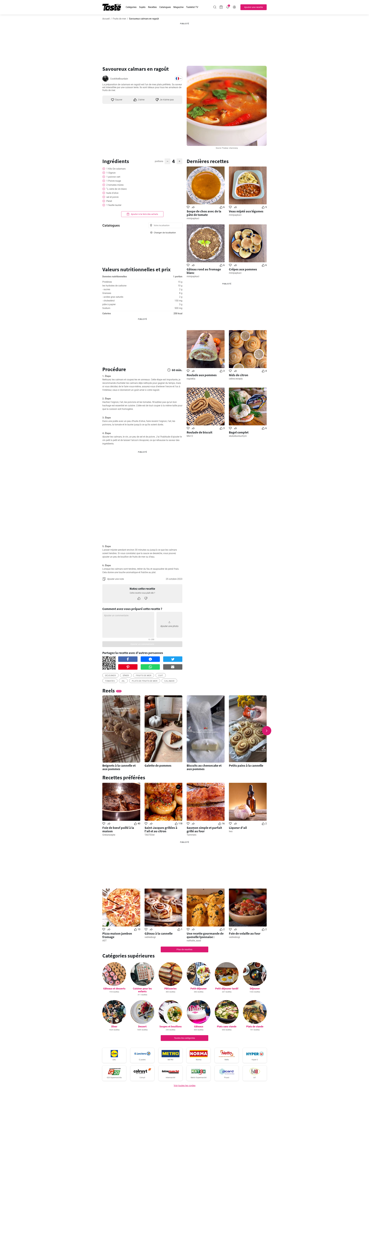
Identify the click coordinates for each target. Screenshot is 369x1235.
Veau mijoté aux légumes (246, 211)
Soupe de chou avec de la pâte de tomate (204, 213)
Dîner (126, 675)
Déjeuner (255, 988)
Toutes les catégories (184, 1038)
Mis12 (190, 436)
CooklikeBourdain (119, 78)
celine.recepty (236, 378)
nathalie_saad (194, 940)
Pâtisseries (170, 988)
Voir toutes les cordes (184, 1085)
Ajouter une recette (253, 7)
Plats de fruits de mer (144, 681)
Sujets (142, 7)
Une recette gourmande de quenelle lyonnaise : (205, 935)
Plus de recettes (184, 949)
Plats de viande (254, 1026)
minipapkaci (193, 218)
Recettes (152, 7)
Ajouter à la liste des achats (144, 214)
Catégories (131, 7)
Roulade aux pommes (202, 375)
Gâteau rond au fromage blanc (204, 271)
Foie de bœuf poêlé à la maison (118, 829)
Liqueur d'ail (238, 827)
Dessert (142, 1026)
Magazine (178, 7)
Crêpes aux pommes (243, 269)
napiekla (191, 378)
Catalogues (165, 7)
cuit (160, 675)
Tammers (191, 834)
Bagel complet (238, 432)
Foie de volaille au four (244, 933)
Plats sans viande (226, 1026)
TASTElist (150, 834)
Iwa (230, 831)
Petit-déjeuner (198, 988)
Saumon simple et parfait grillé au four (204, 829)
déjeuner (110, 675)
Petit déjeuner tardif (226, 988)
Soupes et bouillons (170, 1026)
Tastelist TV (192, 7)
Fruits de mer (119, 18)
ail (123, 681)
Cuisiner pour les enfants (142, 990)
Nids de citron (238, 375)
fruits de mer (143, 675)
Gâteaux (198, 1026)
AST (104, 940)
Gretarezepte (108, 834)
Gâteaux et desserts (114, 988)
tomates (110, 681)
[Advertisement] (184, 43)
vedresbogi (150, 937)
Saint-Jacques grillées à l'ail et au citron (161, 829)
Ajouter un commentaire (142, 644)
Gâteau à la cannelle (159, 933)
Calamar (169, 681)
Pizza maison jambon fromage (117, 935)
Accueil (106, 18)
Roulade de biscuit (199, 432)
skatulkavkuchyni (238, 436)
